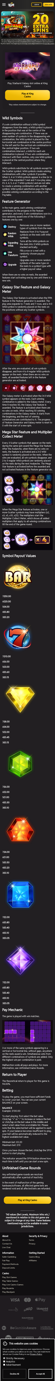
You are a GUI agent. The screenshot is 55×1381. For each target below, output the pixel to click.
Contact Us (7, 1243)
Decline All (14, 1374)
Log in (36, 5)
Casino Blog (34, 1257)
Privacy (32, 1243)
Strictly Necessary (15, 1358)
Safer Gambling (9, 1257)
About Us (6, 1240)
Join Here (48, 5)
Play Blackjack (8, 1292)
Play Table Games (10, 1281)
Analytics (10, 1361)
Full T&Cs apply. (49, 43)
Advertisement (13, 1364)
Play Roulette (8, 1288)
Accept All (40, 1374)
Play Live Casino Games (12, 1284)
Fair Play (6, 1260)
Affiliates (33, 1260)
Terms (31, 1240)
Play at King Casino (27, 95)
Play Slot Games (9, 1277)
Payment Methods (10, 1264)
